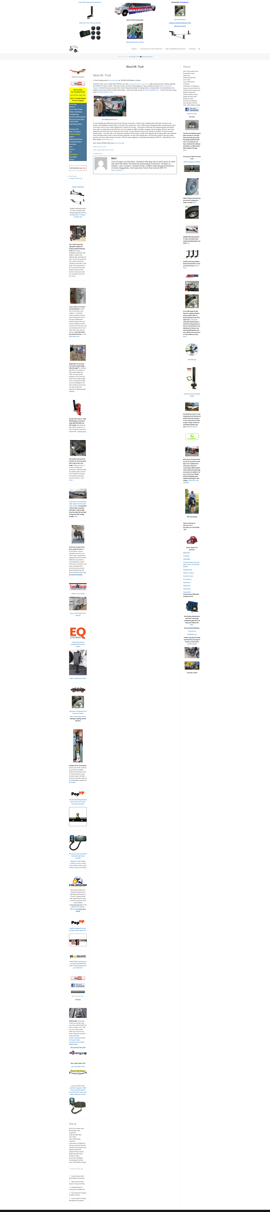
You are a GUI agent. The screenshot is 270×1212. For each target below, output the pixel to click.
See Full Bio (116, 170)
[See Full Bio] (123, 170)
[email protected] (113, 80)
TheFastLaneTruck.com (105, 92)
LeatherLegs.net (192, 644)
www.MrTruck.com (107, 139)
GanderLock (186, 589)
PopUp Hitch (187, 592)
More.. (195, 202)
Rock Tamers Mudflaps (76, 1158)
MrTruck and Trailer (78, 996)
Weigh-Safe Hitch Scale (75, 1154)
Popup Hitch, (83, 2)
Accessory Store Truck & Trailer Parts (151, 49)
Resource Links (192, 114)
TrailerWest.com (192, 634)
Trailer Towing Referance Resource (175, 49)
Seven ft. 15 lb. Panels (78, 594)
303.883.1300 (135, 57)
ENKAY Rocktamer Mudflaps (192, 162)
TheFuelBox (186, 559)
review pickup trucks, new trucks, (138, 84)
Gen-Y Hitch (72, 1137)
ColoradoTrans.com (76, 905)
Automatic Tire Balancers (76, 711)
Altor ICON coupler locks (76, 1128)
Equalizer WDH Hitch (75, 1149)
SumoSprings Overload (76, 1160)
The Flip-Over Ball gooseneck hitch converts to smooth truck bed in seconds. (78, 802)
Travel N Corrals (188, 576)
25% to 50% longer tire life (78, 716)
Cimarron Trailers (188, 573)
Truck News (192, 49)
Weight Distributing (78, 187)
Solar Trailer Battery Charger (77, 1162)
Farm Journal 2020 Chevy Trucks (103, 150)
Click (188, 243)
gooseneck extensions (94, 2)
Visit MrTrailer (97, 153)
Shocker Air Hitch (74, 1156)
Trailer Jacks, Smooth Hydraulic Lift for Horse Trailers (78, 644)
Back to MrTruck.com (99, 147)
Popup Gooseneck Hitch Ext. (77, 1145)
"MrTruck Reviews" (180, 19)
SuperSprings (192, 359)
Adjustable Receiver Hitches (135, 42)
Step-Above (186, 582)
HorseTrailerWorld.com (152, 90)
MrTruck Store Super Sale (77, 95)
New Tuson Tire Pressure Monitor (90, 23)
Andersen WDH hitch (75, 1135)
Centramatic (194, 320)
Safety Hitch (186, 586)
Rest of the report (192, 427)
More (76, 516)
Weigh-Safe (186, 553)
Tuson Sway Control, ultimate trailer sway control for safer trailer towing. (77, 504)
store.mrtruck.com (76, 1169)
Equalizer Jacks (187, 570)
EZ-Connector (187, 579)
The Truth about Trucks (78, 1066)
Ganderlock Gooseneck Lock (77, 1147)
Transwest (186, 556)
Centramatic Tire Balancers (77, 1143)
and (78, 215)
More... (185, 150)
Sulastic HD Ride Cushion (76, 1152)
